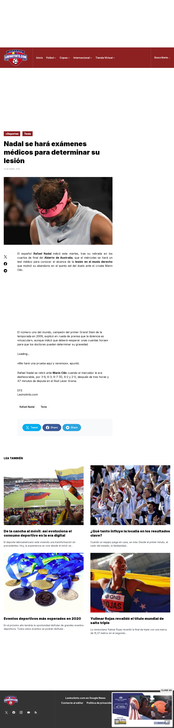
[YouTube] (28, 712)
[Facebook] (13, 712)
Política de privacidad (100, 702)
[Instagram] (21, 712)
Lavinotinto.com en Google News (85, 697)
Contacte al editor (72, 702)
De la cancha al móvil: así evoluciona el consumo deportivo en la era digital (38, 533)
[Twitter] (6, 712)
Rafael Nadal (27, 406)
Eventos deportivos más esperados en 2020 (42, 619)
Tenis (27, 133)
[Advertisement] (87, 23)
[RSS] (36, 712)
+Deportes (12, 133)
